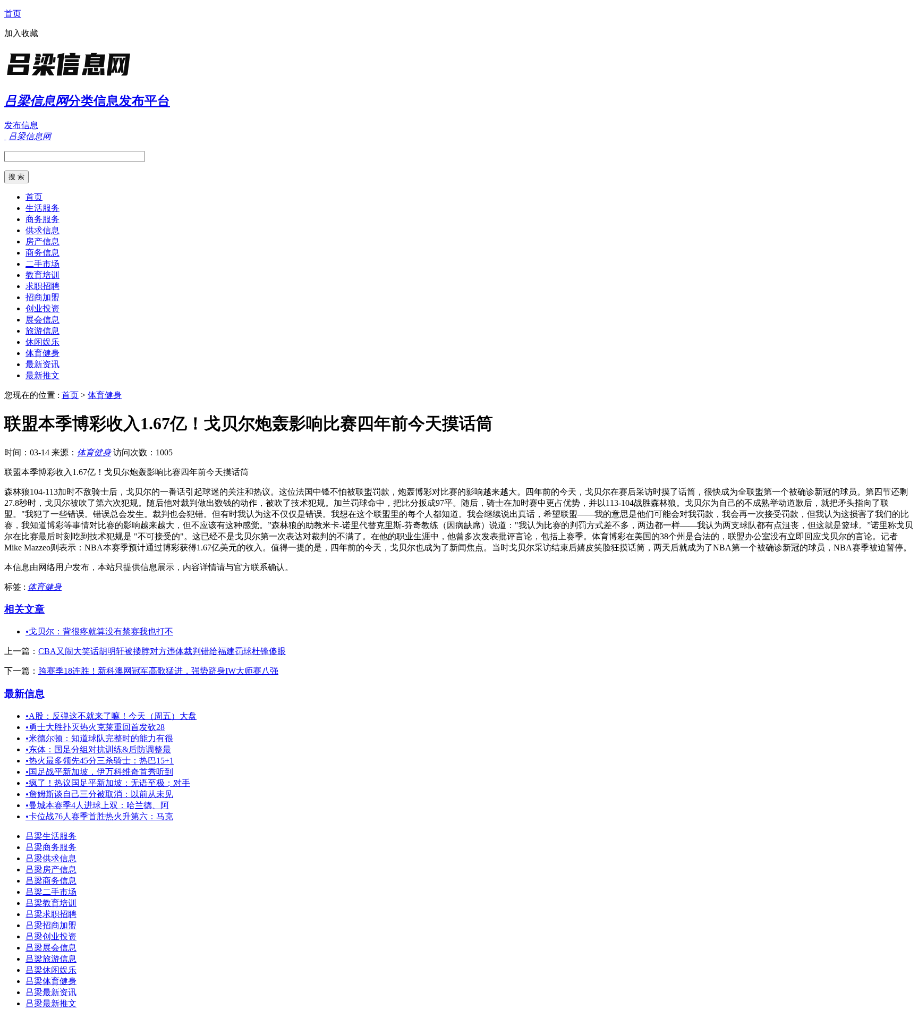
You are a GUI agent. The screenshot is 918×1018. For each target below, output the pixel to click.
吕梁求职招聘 (51, 914)
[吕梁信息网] (70, 76)
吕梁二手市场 (51, 891)
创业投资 (43, 308)
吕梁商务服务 (51, 847)
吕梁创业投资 (51, 936)
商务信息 (43, 252)
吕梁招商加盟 (51, 925)
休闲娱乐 (43, 341)
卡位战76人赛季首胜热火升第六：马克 (99, 816)
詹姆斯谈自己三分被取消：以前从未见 (99, 794)
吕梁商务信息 (51, 880)
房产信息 (43, 241)
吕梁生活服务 (51, 836)
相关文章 (24, 609)
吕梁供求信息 (51, 858)
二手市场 (43, 263)
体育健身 (43, 353)
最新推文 (43, 375)
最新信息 (24, 693)
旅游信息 (43, 330)
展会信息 (43, 319)
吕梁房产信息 (51, 869)
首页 (12, 13)
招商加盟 (43, 297)
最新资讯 (43, 364)
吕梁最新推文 (51, 1003)
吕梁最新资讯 (51, 992)
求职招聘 (43, 286)
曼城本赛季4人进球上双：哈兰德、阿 (97, 805)
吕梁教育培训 (51, 902)
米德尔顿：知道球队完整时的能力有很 (99, 738)
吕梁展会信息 (51, 947)
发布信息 (21, 125)
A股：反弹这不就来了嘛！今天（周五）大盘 (111, 715)
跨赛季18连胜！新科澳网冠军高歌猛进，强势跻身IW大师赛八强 (158, 670)
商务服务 (43, 219)
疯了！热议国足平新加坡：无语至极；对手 (108, 782)
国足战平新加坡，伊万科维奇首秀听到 (99, 771)
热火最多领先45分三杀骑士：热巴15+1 (100, 760)
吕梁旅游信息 (51, 958)
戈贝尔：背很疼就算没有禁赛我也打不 (99, 631)
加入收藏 (21, 33)
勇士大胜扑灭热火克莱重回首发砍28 (95, 727)
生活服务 (43, 208)
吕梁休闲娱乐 (51, 969)
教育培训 (43, 274)
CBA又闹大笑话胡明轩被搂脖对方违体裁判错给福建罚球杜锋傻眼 (162, 651)
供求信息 (43, 230)
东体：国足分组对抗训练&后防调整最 (98, 749)
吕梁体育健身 (51, 981)
